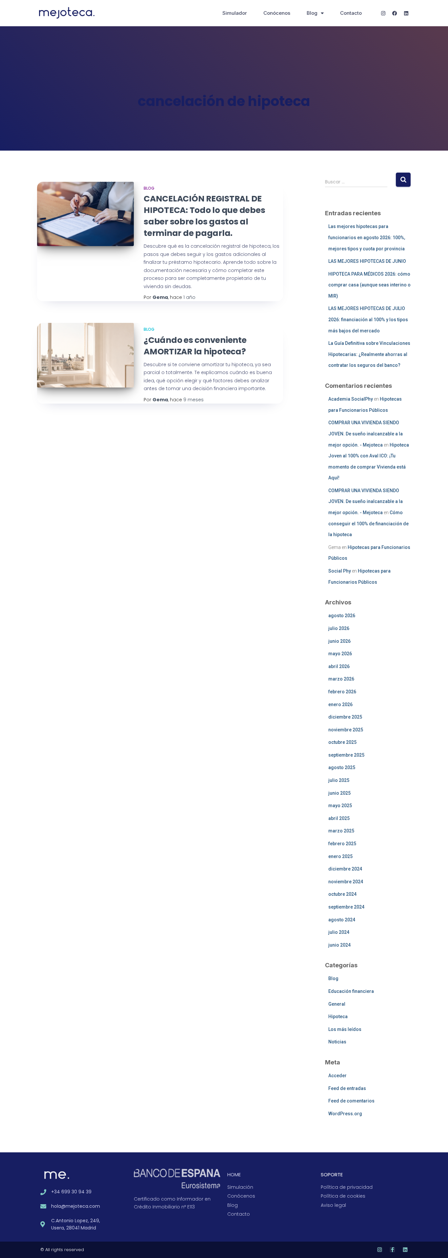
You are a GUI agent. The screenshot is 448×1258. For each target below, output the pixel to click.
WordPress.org (345, 1113)
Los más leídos (344, 1029)
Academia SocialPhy (350, 399)
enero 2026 (340, 704)
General (336, 1004)
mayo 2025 (340, 805)
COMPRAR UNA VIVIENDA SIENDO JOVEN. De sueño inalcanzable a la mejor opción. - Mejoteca (365, 433)
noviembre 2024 (345, 881)
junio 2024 (339, 945)
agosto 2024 (341, 919)
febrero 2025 (342, 843)
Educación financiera (351, 991)
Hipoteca (338, 1016)
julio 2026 (338, 628)
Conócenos (276, 13)
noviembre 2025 (345, 729)
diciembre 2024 (345, 868)
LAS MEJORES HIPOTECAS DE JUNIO (367, 261)
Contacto (351, 13)
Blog (312, 13)
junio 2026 (339, 641)
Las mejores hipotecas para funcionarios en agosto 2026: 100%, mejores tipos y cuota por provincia (366, 237)
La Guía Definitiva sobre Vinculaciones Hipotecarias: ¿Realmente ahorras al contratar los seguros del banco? (369, 354)
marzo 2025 (341, 830)
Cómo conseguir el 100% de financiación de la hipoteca (368, 523)
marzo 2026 (341, 678)
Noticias (337, 1041)
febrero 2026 (342, 691)
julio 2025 (338, 780)
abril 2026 (339, 666)
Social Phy (339, 571)
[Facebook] (394, 13)
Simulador (234, 13)
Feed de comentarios (351, 1100)
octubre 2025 (342, 742)
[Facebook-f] (392, 1249)
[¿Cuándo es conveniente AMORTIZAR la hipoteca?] (85, 355)
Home (234, 1174)
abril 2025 (339, 818)
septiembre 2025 (346, 755)
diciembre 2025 (345, 717)
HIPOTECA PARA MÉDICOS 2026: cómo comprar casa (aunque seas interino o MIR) (369, 285)
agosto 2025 (341, 767)
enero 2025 (340, 856)
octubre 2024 (342, 894)
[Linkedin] (406, 13)
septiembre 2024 (346, 907)
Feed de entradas (347, 1088)
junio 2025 (339, 793)
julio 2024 (338, 932)
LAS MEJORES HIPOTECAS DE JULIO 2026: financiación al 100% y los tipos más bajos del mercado (368, 319)
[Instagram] (383, 13)
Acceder (337, 1075)
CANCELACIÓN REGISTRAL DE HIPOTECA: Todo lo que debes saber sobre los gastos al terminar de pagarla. (204, 216)
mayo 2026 (340, 653)
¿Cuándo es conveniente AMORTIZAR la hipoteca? (195, 345)
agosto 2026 (341, 615)
